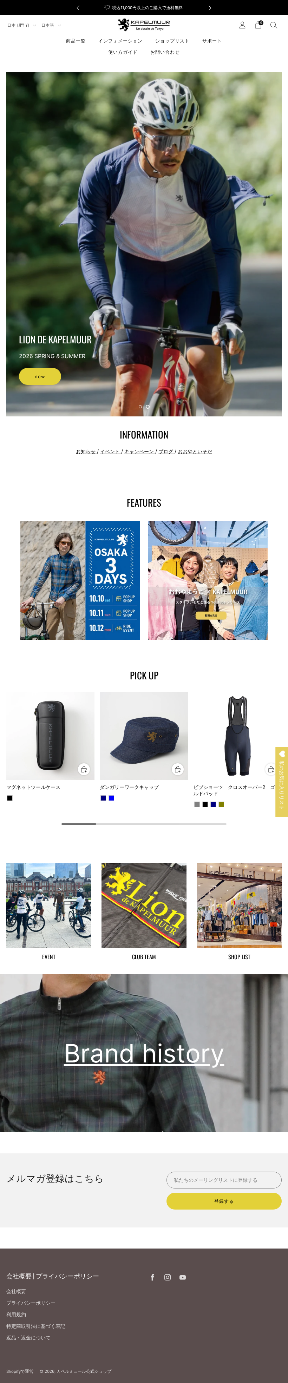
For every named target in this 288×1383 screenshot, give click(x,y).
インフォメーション (120, 40)
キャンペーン (139, 451)
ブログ (166, 451)
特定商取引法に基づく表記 (35, 1326)
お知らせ (86, 451)
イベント (110, 451)
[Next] (210, 7)
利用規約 (16, 1314)
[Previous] (78, 7)
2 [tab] (147, 406)
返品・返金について (28, 1338)
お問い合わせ (165, 51)
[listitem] (144, 7)
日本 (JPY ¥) (19, 25)
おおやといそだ (195, 451)
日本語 (48, 25)
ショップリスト (172, 40)
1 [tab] (140, 406)
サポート (212, 40)
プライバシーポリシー (30, 1303)
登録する (224, 1201)
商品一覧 (76, 40)
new (40, 376)
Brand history (144, 1053)
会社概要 (16, 1291)
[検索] (273, 24)
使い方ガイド (123, 51)
